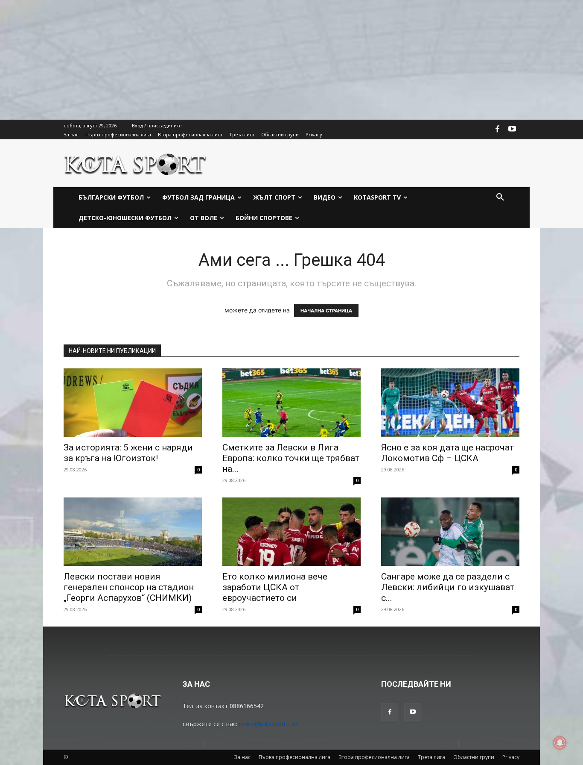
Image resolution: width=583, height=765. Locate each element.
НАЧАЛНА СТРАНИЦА (326, 311)
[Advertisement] (256, 60)
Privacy (510, 757)
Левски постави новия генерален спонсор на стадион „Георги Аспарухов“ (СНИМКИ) (129, 587)
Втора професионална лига (374, 757)
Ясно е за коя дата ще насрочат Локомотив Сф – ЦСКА (447, 452)
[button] (500, 197)
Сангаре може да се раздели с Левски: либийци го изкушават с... (447, 587)
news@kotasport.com (269, 724)
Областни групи (473, 757)
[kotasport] (135, 163)
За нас (242, 757)
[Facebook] (497, 129)
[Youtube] (512, 129)
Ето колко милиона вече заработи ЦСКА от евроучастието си (274, 587)
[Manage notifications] (560, 743)
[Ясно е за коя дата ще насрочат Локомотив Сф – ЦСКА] (450, 402)
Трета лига (431, 757)
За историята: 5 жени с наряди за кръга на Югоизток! (128, 452)
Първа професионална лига (294, 757)
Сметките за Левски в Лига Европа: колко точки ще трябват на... (290, 458)
